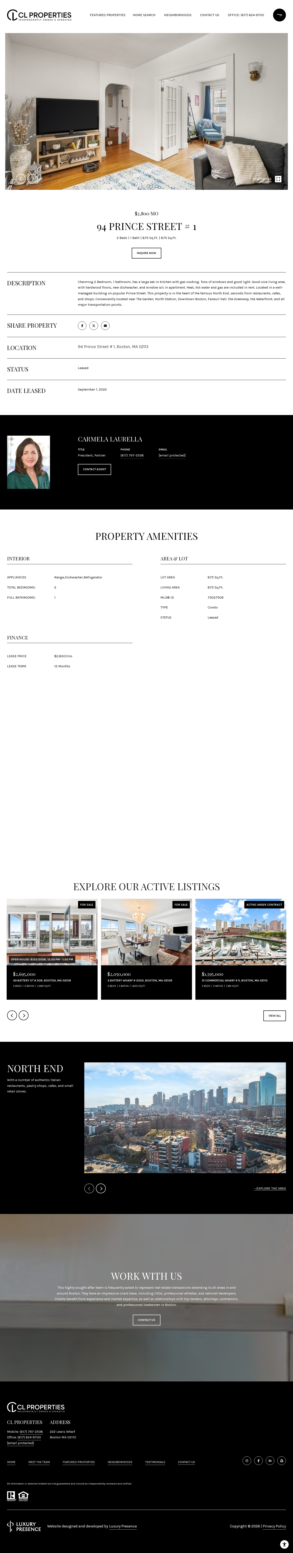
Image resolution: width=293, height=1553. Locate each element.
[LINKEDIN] (270, 1460)
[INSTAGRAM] (247, 1460)
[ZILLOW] (281, 1460)
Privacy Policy (274, 1526)
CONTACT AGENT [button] (94, 469)
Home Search (144, 15)
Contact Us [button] (146, 1320)
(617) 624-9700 (29, 1437)
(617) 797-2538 (132, 455)
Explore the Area (271, 1188)
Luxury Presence (123, 1526)
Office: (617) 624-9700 (246, 15)
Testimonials (155, 1462)
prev (21, 179)
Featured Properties (107, 15)
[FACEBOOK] (258, 1460)
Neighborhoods (178, 15)
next (32, 179)
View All (275, 1016)
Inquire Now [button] (146, 253)
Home (11, 1462)
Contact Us (186, 1462)
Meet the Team (39, 1462)
